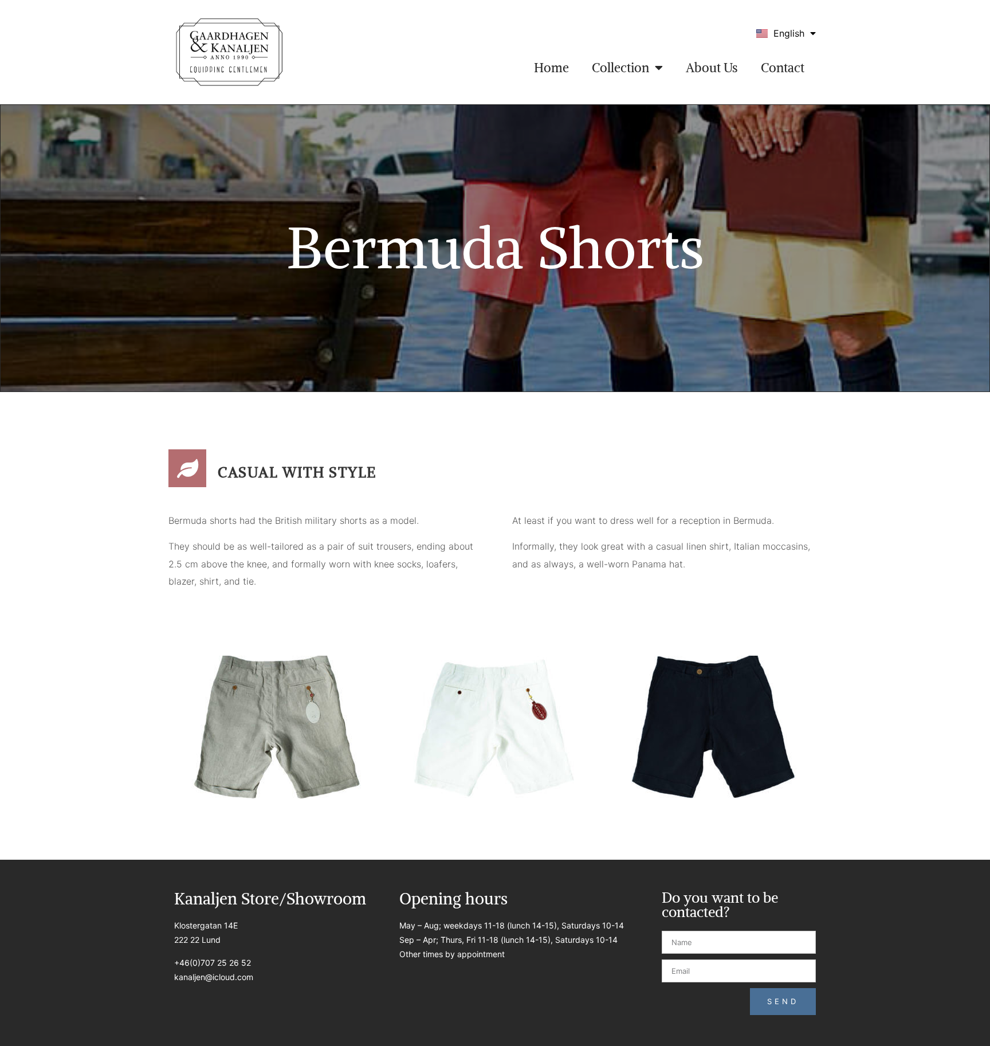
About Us (712, 68)
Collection (620, 68)
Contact (782, 68)
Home (551, 68)
